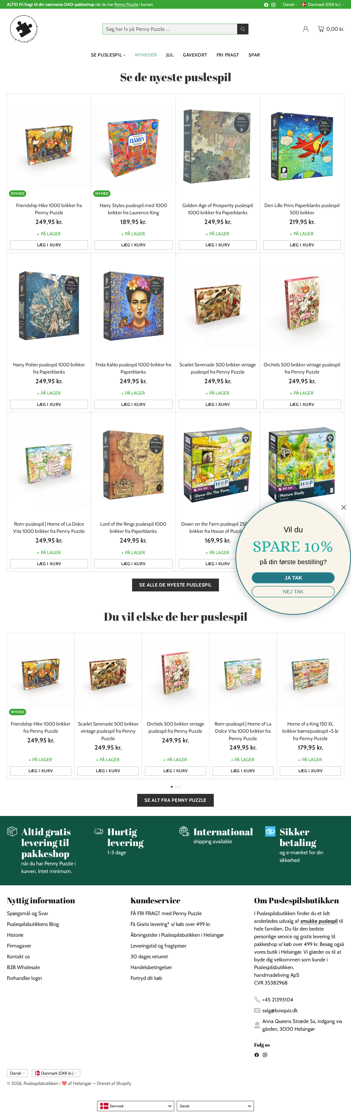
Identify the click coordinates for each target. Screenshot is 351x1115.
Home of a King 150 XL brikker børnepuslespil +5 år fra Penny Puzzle (310, 731)
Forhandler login (24, 978)
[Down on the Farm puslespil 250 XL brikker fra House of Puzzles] (218, 464)
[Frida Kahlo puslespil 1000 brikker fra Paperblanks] (133, 305)
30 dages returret (149, 956)
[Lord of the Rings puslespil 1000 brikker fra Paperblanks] (133, 464)
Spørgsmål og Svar (27, 913)
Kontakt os (18, 956)
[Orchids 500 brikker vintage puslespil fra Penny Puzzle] (302, 305)
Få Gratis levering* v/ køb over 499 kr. (171, 924)
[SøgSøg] (242, 29)
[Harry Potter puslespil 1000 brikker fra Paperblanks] (49, 305)
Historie (15, 935)
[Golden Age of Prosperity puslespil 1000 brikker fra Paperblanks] (218, 146)
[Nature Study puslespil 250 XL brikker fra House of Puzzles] (302, 464)
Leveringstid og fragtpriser (158, 946)
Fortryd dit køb (146, 978)
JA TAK (293, 578)
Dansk (288, 4)
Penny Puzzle (126, 4)
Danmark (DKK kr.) (324, 4)
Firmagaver (19, 946)
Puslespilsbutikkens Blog (33, 924)
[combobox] (135, 1106)
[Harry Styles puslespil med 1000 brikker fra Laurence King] (133, 146)
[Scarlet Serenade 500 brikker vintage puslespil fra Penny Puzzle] (218, 305)
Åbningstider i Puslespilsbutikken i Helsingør (177, 935)
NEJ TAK (293, 591)
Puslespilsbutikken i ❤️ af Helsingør (57, 1083)
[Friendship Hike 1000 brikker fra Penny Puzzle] (49, 146)
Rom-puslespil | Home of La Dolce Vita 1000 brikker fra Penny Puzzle (243, 731)
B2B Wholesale (23, 967)
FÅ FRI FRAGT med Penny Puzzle (166, 913)
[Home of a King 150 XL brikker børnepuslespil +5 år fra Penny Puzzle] (310, 675)
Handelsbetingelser (151, 967)
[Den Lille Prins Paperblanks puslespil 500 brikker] (302, 146)
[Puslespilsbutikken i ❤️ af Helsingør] (23, 29)
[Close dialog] (344, 507)
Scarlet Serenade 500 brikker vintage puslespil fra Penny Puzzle (108, 731)
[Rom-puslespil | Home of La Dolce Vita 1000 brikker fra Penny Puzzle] (49, 464)
